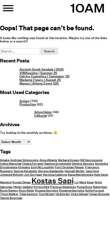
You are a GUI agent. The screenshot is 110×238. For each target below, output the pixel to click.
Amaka (4, 160)
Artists (24, 101)
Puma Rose (84, 187)
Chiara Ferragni (32, 164)
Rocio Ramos (9, 191)
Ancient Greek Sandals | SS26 (41, 69)
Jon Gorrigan (33, 175)
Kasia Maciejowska (80, 175)
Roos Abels (26, 191)
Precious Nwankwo (63, 187)
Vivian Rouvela (99, 194)
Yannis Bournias (11, 198)
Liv (76, 182)
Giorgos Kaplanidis (51, 171)
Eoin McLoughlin (42, 167)
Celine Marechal (10, 164)
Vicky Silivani (80, 194)
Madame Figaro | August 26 (40, 80)
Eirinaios (24, 167)
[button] (8, 10)
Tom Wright (47, 194)
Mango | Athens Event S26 (39, 83)
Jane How (92, 171)
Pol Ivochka (41, 187)
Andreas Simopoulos (24, 160)
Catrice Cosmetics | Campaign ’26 (44, 76)
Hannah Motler (74, 171)
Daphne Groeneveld (57, 164)
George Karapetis (25, 171)
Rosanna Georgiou (71, 191)
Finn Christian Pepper (69, 167)
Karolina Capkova (55, 175)
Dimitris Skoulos (83, 164)
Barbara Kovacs (69, 160)
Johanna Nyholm (11, 175)
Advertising (43, 112)
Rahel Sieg (100, 187)
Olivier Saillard (23, 187)
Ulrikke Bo (63, 194)
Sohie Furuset (94, 191)
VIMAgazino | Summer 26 (38, 73)
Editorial (40, 115)
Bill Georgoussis (91, 160)
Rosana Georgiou (46, 191)
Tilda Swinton (28, 194)
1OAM (87, 8)
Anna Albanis (48, 160)
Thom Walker (9, 194)
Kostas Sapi (52, 180)
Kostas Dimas (21, 182)
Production (27, 104)
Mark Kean (86, 182)
